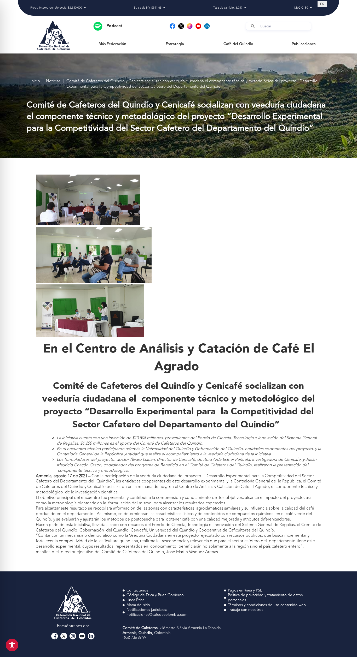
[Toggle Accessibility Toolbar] (12, 645)
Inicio (35, 81)
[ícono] (181, 26)
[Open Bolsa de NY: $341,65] (164, 8)
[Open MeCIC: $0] (310, 8)
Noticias (53, 81)
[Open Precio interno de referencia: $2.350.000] (84, 8)
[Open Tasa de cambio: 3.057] (245, 8)
